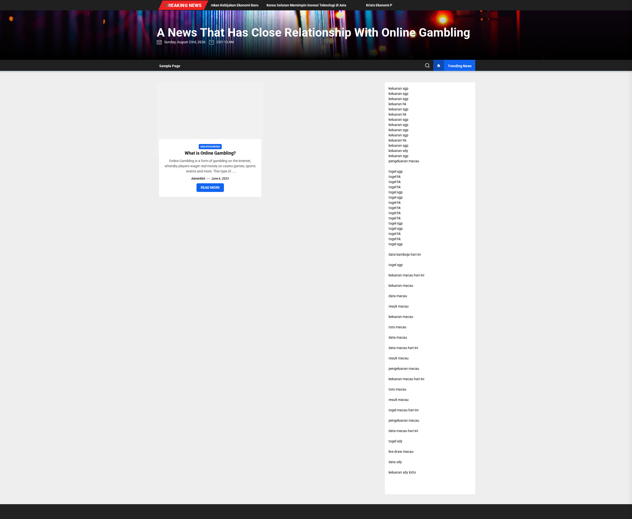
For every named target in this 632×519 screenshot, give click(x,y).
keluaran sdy (398, 151)
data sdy (395, 462)
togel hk (395, 177)
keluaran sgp (398, 88)
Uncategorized (210, 146)
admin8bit (198, 178)
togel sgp (396, 171)
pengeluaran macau (404, 161)
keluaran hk (397, 104)
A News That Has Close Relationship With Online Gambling (313, 32)
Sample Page (169, 66)
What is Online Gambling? (210, 153)
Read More (210, 187)
